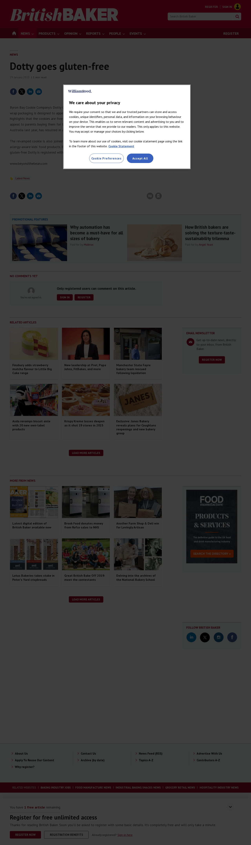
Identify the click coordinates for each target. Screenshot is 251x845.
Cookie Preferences (106, 158)
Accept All (140, 158)
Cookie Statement (121, 146)
